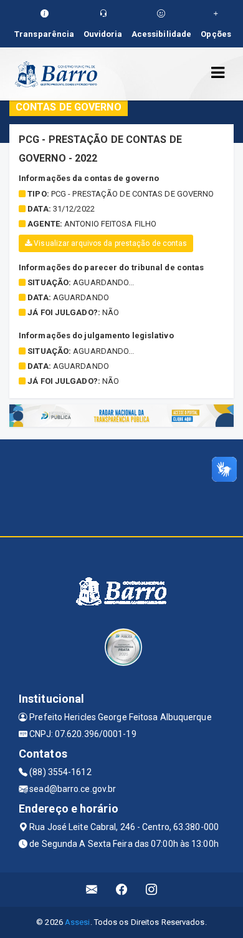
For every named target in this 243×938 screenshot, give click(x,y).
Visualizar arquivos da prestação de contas (109, 243)
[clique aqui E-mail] (92, 890)
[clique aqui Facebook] (122, 890)
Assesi (77, 922)
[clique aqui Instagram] (152, 890)
